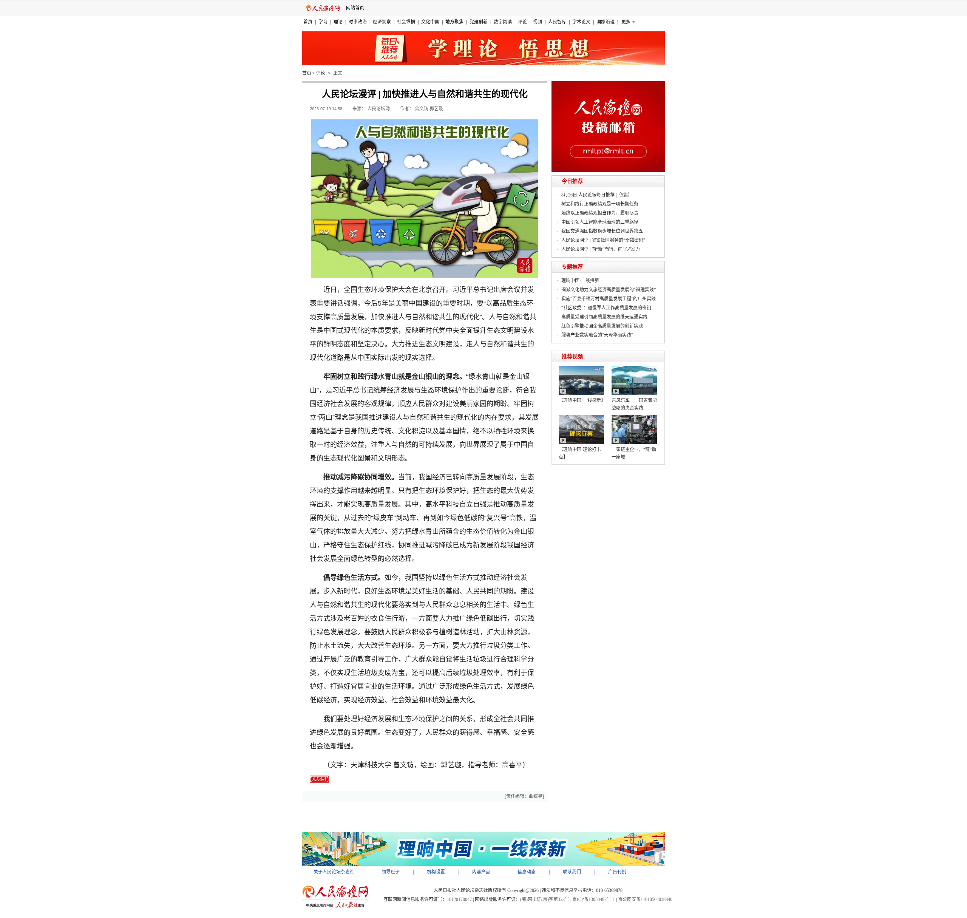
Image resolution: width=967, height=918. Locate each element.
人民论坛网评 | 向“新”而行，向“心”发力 (600, 249)
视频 (537, 22)
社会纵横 (406, 22)
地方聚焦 (454, 22)
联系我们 (572, 872)
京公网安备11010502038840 (645, 899)
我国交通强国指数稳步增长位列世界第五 (602, 231)
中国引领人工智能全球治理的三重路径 (599, 222)
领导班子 (391, 872)
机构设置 (436, 872)
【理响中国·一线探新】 (582, 400)
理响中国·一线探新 (580, 280)
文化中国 (430, 22)
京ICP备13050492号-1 (593, 899)
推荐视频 (572, 356)
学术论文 (581, 22)
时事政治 (358, 22)
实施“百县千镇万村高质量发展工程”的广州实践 (608, 298)
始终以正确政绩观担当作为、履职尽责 (599, 213)
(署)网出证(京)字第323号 (544, 899)
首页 (307, 22)
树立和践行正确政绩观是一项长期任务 (599, 204)
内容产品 (481, 872)
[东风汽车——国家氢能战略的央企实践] (634, 368)
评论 (522, 22)
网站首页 (355, 8)
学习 (322, 22)
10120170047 (459, 899)
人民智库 (557, 22)
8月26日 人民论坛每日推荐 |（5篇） (596, 195)
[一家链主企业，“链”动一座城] (634, 417)
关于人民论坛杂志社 (334, 872)
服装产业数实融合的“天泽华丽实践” (597, 335)
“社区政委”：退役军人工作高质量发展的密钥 (606, 308)
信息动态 (526, 872)
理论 (338, 22)
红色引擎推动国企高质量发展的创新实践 (602, 326)
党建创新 (479, 22)
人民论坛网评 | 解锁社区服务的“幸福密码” (603, 240)
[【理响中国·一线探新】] (581, 368)
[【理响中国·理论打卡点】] (581, 417)
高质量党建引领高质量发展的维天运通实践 (604, 317)
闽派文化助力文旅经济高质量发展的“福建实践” (608, 289)
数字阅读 (503, 22)
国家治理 (605, 22)
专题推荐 (572, 267)
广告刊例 (617, 872)
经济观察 (382, 22)
